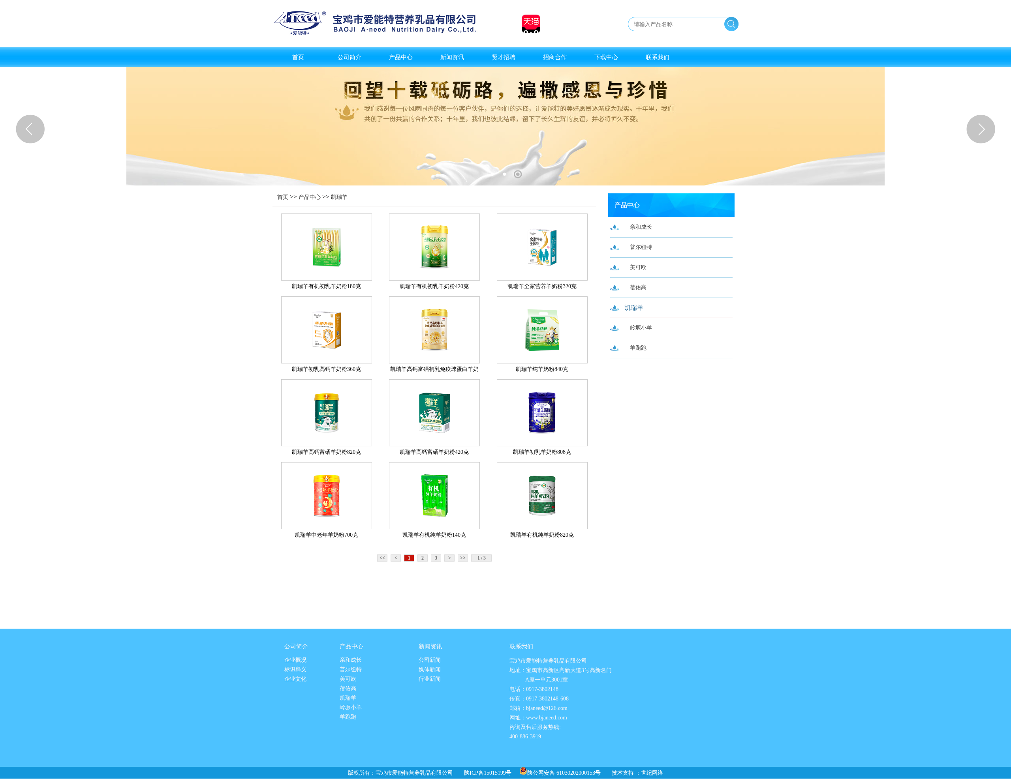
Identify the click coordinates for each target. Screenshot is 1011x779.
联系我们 (657, 57)
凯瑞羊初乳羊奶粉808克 (542, 452)
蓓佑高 (638, 287)
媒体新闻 (430, 669)
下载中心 (606, 57)
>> (463, 558)
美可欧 (638, 267)
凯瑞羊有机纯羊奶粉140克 (434, 535)
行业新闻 (430, 679)
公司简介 (349, 57)
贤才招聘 (503, 57)
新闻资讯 (452, 57)
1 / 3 (481, 558)
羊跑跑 (638, 348)
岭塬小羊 (641, 328)
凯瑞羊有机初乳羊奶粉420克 (434, 286)
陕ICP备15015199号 (487, 773)
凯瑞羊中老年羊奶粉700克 (326, 535)
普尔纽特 (641, 247)
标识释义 (295, 669)
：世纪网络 (649, 773)
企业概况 (295, 660)
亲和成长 (641, 227)
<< (382, 558)
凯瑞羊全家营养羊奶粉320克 (542, 286)
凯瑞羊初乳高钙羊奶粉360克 (326, 369)
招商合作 (555, 57)
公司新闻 (430, 660)
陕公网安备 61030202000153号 (564, 773)
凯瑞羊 (339, 197)
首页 (298, 57)
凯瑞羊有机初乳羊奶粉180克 (326, 286)
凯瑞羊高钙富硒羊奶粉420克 (434, 452)
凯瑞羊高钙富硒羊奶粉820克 (326, 452)
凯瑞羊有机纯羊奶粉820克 (542, 535)
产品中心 (401, 57)
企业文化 (295, 679)
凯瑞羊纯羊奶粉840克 (542, 369)
